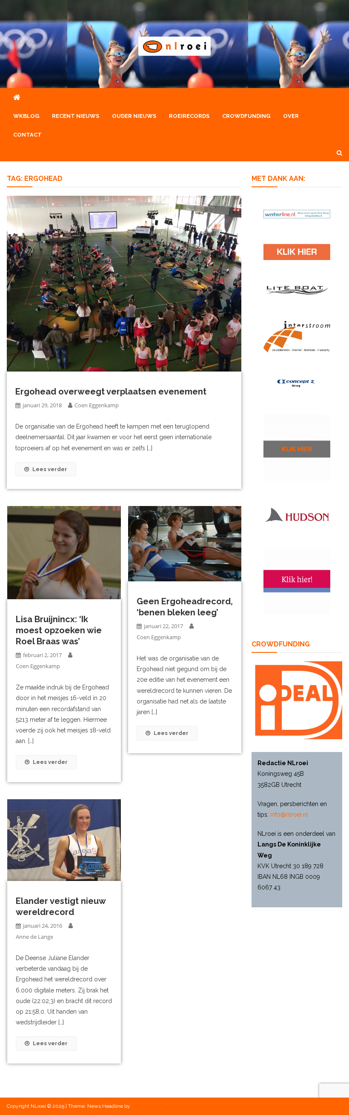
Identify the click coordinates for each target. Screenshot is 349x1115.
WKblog (26, 116)
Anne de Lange (34, 937)
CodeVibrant (146, 1106)
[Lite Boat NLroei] (296, 290)
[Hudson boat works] (296, 514)
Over (291, 116)
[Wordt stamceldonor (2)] (296, 581)
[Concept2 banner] (296, 383)
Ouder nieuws (134, 116)
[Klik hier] (296, 447)
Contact (27, 135)
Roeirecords (189, 116)
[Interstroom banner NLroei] (296, 336)
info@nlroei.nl (289, 814)
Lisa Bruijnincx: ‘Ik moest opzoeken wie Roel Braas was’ (59, 630)
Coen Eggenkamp (96, 405)
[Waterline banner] (296, 214)
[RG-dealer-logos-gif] (296, 252)
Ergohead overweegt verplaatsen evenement (110, 391)
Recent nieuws (75, 116)
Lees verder (49, 469)
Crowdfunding (246, 116)
